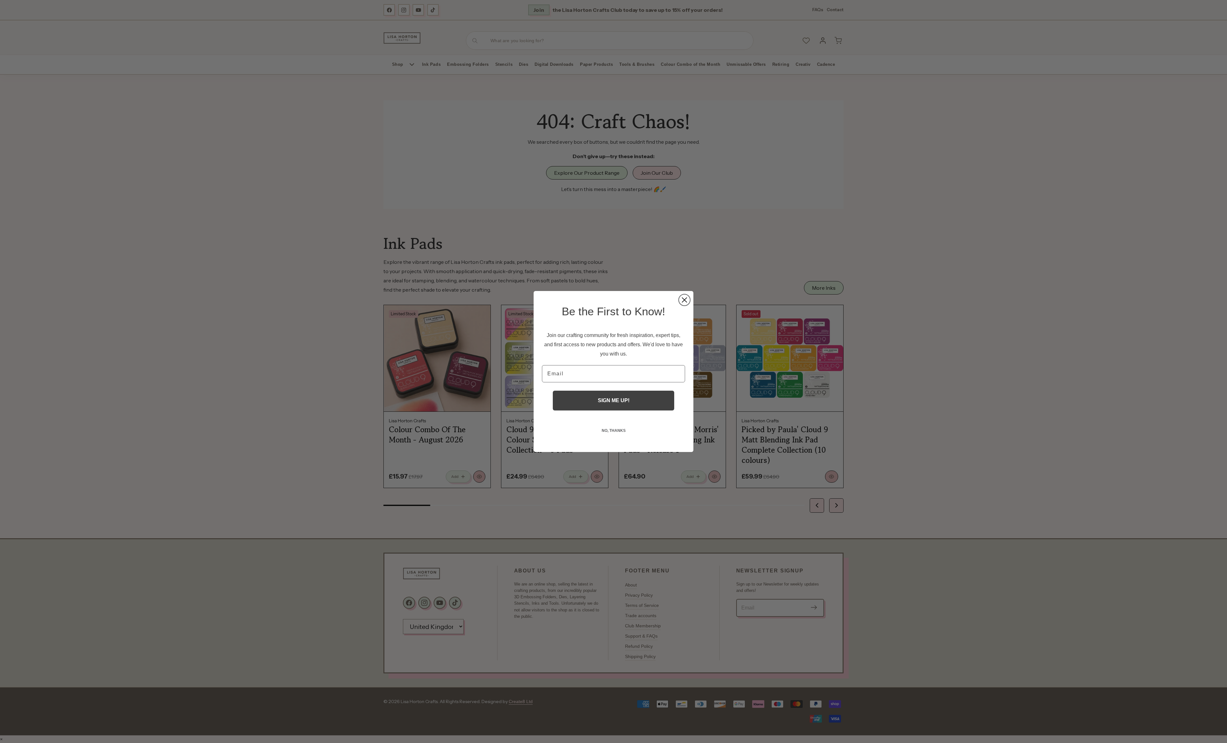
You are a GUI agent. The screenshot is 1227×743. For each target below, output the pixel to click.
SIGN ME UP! (613, 400)
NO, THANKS (614, 430)
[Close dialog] (684, 300)
